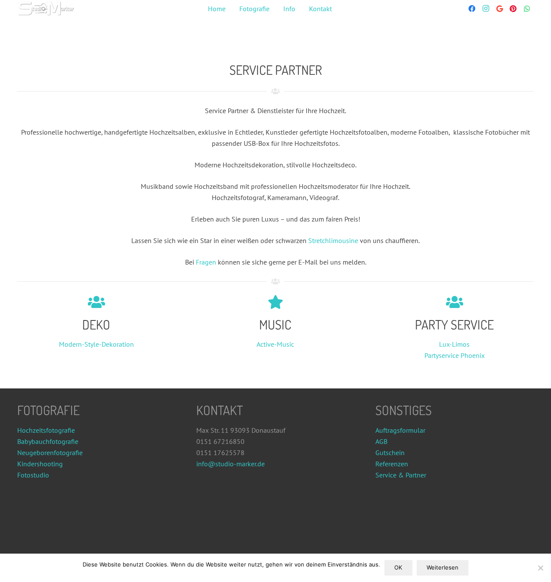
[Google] (499, 8)
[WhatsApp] (527, 8)
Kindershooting (40, 463)
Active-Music (275, 344)
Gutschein (390, 452)
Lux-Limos (454, 344)
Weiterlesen (442, 567)
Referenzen (391, 463)
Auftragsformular (400, 430)
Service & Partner (400, 475)
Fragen (206, 262)
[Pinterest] (513, 8)
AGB (381, 441)
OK (398, 567)
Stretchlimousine (333, 240)
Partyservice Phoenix (454, 355)
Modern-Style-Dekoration (96, 344)
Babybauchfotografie (47, 441)
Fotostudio (33, 475)
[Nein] (540, 568)
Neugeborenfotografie (50, 452)
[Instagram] (485, 8)
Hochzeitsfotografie (46, 430)
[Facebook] (472, 8)
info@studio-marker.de (230, 463)
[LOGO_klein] (45, 8)
